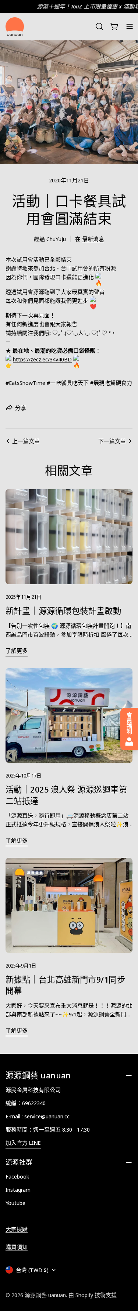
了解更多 (17, 650)
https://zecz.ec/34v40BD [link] (42, 359)
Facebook (17, 1176)
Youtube (15, 1202)
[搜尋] (99, 26)
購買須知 (17, 1246)
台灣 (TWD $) (32, 1270)
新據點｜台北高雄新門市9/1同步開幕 (65, 985)
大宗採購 (17, 1229)
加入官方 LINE (23, 1142)
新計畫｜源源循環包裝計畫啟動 (63, 610)
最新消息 (93, 239)
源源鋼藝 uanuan (45, 1295)
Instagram (18, 1189)
